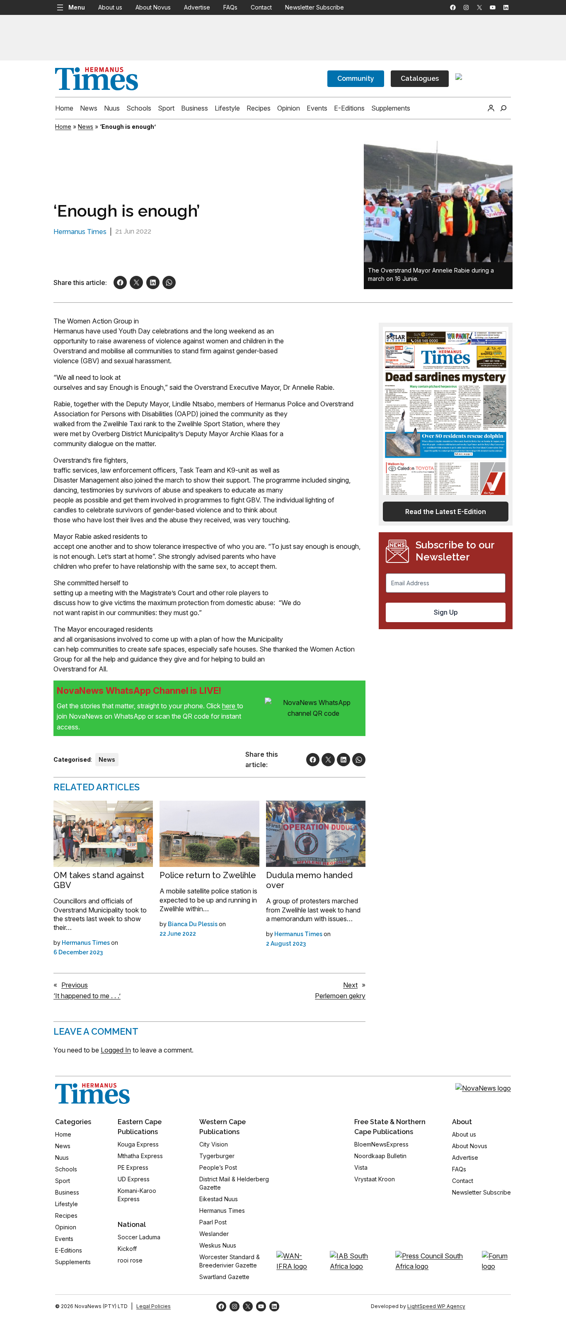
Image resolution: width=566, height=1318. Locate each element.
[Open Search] (503, 108)
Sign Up (446, 612)
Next (350, 985)
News (85, 126)
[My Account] (491, 108)
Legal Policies (153, 1306)
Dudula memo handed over (309, 880)
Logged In (116, 1050)
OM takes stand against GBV (98, 880)
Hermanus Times (79, 232)
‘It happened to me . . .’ (87, 996)
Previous (74, 985)
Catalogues (420, 78)
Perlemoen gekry (340, 996)
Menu (76, 7)
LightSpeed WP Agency (436, 1306)
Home (63, 126)
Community (355, 78)
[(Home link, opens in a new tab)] (92, 1093)
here (229, 706)
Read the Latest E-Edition (445, 511)
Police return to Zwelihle (208, 875)
